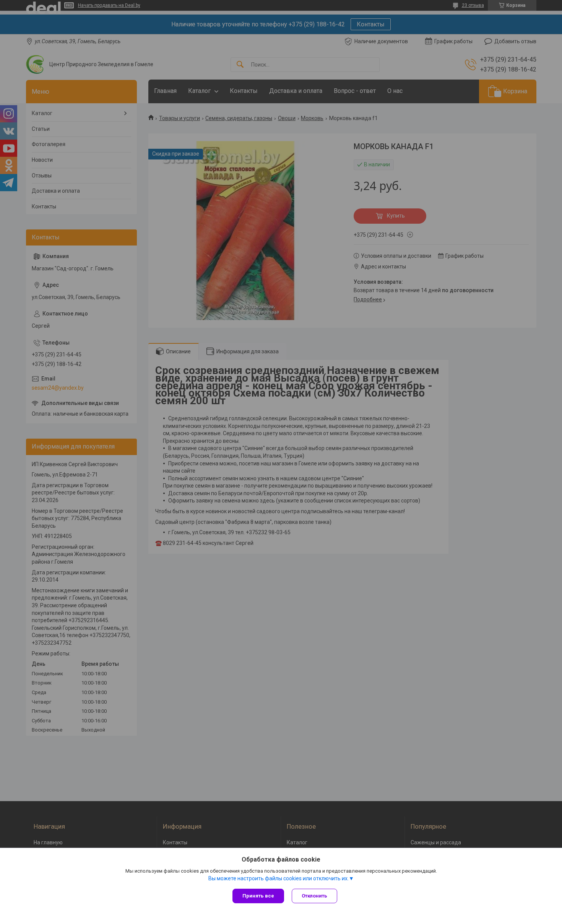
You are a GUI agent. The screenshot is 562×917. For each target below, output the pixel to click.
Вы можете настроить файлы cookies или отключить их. (278, 878)
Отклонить (314, 896)
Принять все (258, 896)
